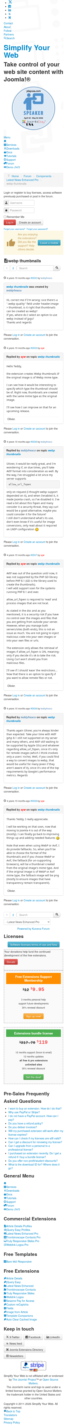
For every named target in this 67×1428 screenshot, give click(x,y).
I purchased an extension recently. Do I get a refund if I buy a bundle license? (34, 1155)
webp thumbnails (17, 286)
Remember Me (15, 217)
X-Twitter (14, 1337)
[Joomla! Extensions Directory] (9, 17)
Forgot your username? (14, 228)
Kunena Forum (41, 928)
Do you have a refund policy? (25, 1123)
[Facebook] (9, 6)
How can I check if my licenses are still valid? (34, 1138)
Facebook (35, 1337)
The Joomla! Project (24, 1379)
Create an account (30, 222)
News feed (15, 1343)
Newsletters (16, 1356)
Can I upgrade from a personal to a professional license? (29, 1147)
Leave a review (49, 243)
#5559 (34, 800)
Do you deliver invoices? (22, 1127)
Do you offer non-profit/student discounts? (33, 1161)
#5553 (34, 347)
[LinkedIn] (9, 10)
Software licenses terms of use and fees (33, 944)
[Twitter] (10, 2)
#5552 (34, 277)
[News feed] (9, 14)
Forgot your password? (37, 228)
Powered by (24, 928)
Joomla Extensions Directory (26, 1349)
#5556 (34, 441)
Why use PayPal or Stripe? (24, 1112)
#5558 (34, 708)
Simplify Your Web (27, 51)
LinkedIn (55, 1337)
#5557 (34, 555)
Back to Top (13, 1411)
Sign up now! (33, 1016)
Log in (9, 222)
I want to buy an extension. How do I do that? (35, 1108)
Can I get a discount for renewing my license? (35, 1142)
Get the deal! (33, 1077)
